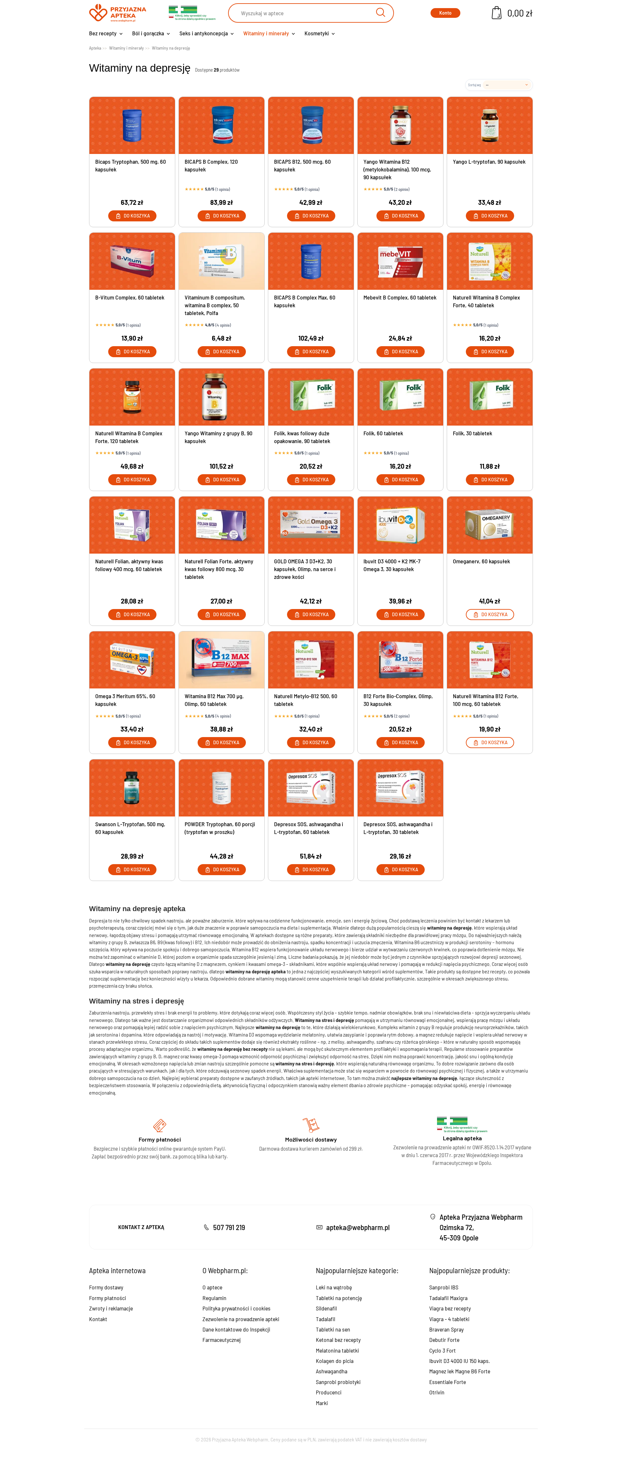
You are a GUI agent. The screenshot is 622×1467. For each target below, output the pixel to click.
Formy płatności (107, 1297)
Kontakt (98, 1318)
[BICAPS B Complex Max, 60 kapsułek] (311, 261)
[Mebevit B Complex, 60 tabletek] (400, 261)
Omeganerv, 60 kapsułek (481, 561)
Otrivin (436, 1392)
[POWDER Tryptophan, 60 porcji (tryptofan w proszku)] (221, 787)
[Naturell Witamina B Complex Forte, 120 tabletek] (132, 397)
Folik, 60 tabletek (383, 433)
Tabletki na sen (333, 1329)
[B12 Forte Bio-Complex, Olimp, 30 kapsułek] (400, 659)
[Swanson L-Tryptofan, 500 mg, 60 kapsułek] (132, 787)
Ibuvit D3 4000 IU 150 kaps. (459, 1360)
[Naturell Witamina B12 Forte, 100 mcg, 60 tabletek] (490, 659)
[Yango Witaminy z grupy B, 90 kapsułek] (221, 397)
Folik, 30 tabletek (472, 433)
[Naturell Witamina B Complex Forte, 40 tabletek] (490, 261)
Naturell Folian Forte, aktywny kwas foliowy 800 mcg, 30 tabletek (219, 568)
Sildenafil (326, 1308)
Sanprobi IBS (443, 1287)
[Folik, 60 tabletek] (400, 397)
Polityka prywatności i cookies (236, 1308)
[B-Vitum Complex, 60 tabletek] (132, 261)
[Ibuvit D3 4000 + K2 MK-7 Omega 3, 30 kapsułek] (400, 525)
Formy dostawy (106, 1287)
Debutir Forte (444, 1339)
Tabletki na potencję (339, 1297)
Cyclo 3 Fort (442, 1350)
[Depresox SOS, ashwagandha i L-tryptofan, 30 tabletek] (400, 787)
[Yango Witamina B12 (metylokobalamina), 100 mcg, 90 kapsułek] (400, 125)
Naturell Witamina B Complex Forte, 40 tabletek (486, 301)
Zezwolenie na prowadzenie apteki (240, 1318)
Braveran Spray (446, 1329)
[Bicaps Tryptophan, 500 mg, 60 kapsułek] (132, 125)
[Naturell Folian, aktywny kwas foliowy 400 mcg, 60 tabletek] (132, 525)
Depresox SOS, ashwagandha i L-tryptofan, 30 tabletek (397, 827)
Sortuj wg (474, 85)
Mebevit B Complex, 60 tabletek (399, 297)
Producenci (328, 1392)
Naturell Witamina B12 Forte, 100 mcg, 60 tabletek (485, 699)
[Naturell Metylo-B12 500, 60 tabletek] (311, 659)
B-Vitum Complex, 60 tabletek (129, 297)
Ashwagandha (331, 1371)
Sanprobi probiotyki (338, 1381)
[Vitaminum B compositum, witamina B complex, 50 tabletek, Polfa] (221, 261)
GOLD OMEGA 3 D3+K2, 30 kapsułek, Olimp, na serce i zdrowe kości (305, 568)
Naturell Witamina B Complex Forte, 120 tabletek (128, 436)
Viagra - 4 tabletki (449, 1318)
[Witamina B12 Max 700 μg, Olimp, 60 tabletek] (221, 659)
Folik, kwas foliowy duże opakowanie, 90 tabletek (302, 436)
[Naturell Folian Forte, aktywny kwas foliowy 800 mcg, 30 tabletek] (221, 525)
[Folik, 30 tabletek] (490, 397)
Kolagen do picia (334, 1360)
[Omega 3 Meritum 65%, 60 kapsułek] (132, 659)
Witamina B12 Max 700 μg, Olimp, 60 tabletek (214, 699)
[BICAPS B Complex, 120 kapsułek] (221, 125)
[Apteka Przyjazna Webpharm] (117, 13)
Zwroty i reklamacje (111, 1308)
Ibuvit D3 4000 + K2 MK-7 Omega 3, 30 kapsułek (391, 564)
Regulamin (214, 1297)
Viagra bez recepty (450, 1308)
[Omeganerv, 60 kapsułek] (490, 525)
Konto (445, 13)
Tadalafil (325, 1318)
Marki (322, 1402)
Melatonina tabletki (337, 1350)
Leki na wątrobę (334, 1287)
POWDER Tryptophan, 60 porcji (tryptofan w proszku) (220, 827)
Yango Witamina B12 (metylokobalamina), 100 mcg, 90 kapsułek (397, 169)
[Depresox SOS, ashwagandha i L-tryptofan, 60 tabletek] (311, 787)
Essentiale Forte (447, 1381)
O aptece (212, 1287)
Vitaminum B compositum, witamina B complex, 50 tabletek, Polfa (215, 305)
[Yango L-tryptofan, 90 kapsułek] (490, 125)
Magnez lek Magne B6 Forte (459, 1371)
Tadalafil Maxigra (448, 1297)
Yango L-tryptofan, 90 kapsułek (489, 161)
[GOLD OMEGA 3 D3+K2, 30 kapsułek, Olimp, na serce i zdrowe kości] (311, 525)
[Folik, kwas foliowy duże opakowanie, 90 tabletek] (311, 397)
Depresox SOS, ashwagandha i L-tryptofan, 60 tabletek (308, 827)
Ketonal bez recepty (338, 1339)
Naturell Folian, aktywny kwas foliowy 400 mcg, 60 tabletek (129, 564)
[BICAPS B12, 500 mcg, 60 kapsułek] (311, 125)
